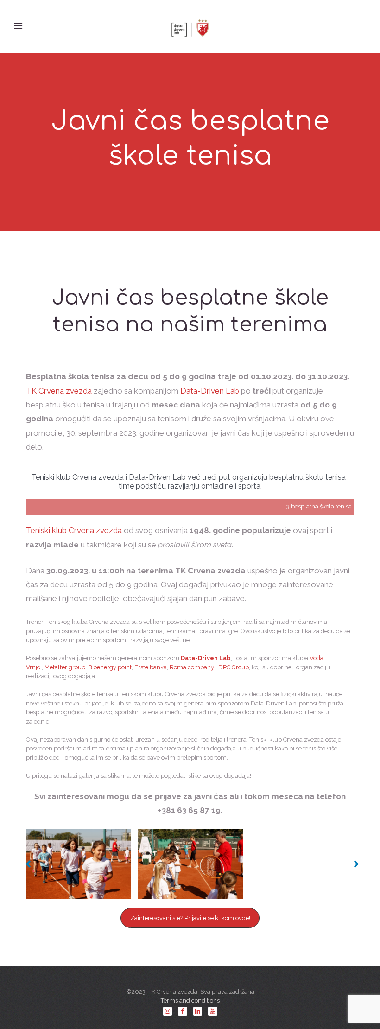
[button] (26, 864)
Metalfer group (64, 667)
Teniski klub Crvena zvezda (74, 530)
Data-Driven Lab (209, 390)
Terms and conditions (190, 1000)
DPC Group (233, 667)
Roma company (192, 667)
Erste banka (150, 667)
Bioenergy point (110, 667)
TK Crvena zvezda (59, 390)
